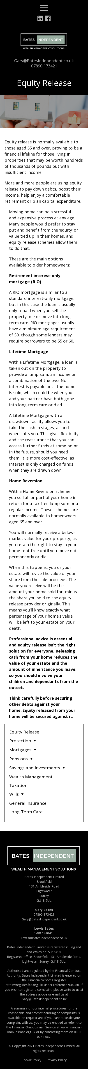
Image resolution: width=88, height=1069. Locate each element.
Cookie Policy (31, 1060)
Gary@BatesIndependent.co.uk (44, 60)
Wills (14, 794)
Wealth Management (31, 777)
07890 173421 (44, 66)
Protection (20, 741)
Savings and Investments (34, 768)
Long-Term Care (26, 812)
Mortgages (20, 750)
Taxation (18, 785)
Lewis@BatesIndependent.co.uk (44, 938)
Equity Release (24, 732)
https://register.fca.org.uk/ (24, 985)
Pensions (18, 759)
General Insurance (27, 803)
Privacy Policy (57, 1060)
